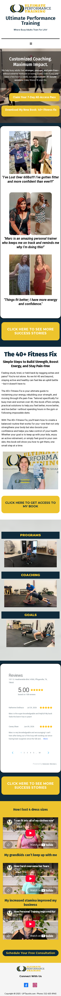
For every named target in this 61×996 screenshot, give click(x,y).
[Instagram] (34, 985)
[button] (30, 43)
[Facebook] (26, 985)
